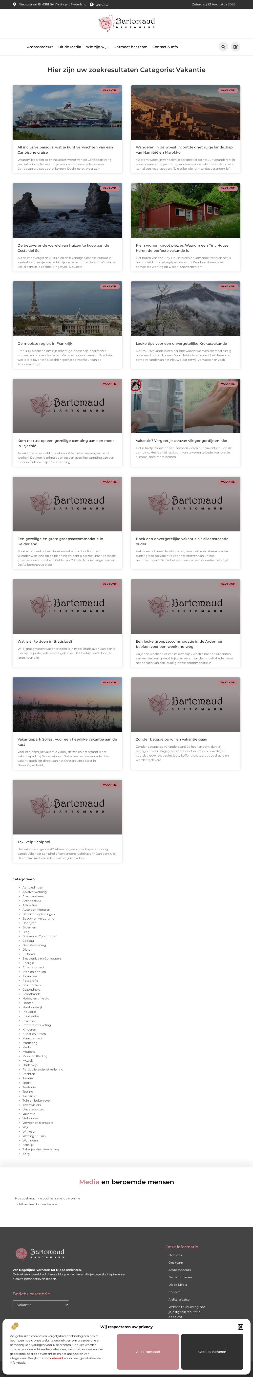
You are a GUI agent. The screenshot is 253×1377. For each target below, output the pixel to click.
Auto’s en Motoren (36, 909)
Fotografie (30, 980)
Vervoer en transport (37, 1122)
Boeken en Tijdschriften (39, 936)
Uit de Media (69, 47)
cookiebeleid (53, 1358)
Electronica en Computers (42, 958)
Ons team (176, 1262)
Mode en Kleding (34, 1056)
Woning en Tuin (34, 1136)
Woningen (30, 1140)
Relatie (27, 1078)
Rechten (28, 1074)
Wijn (25, 1127)
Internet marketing (36, 1025)
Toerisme (29, 1096)
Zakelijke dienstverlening (40, 1149)
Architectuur (32, 901)
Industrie (29, 1012)
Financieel (30, 976)
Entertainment (33, 967)
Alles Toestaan (148, 1352)
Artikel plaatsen (180, 1299)
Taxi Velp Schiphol (34, 842)
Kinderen (29, 1029)
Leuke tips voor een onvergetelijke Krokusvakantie (181, 343)
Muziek (27, 1060)
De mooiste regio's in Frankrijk (45, 343)
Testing (27, 1091)
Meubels (28, 1051)
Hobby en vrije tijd (35, 998)
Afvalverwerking (34, 892)
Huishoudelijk (32, 1007)
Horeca (27, 1003)
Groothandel (31, 994)
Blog (25, 932)
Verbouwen (31, 1118)
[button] (240, 1326)
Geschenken (31, 985)
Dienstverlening (34, 945)
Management (32, 1038)
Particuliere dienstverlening (42, 1069)
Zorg (26, 1154)
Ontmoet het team (130, 47)
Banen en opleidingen (38, 914)
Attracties (29, 905)
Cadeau (28, 940)
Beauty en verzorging (38, 918)
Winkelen (29, 1131)
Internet (28, 1020)
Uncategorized (33, 1109)
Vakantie (28, 1114)
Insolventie (30, 1016)
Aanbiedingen (32, 887)
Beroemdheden (180, 1277)
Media (26, 1047)
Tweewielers (31, 1105)
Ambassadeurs (40, 47)
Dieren (27, 949)
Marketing (30, 1043)
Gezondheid (31, 989)
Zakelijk (28, 1145)
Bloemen (29, 927)
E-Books (28, 954)
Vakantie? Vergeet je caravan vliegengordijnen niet (182, 440)
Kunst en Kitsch (34, 1034)
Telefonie (29, 1087)
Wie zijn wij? (97, 47)
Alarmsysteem (33, 896)
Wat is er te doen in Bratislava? (45, 641)
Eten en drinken (34, 972)
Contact (175, 1292)
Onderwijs (30, 1065)
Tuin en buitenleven (37, 1100)
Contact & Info (165, 47)
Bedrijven (29, 923)
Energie (28, 963)
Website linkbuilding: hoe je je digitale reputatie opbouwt (187, 1312)
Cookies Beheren (212, 1352)
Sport (26, 1083)
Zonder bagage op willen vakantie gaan (171, 739)
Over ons (175, 1255)
